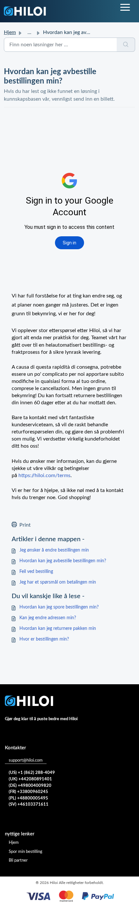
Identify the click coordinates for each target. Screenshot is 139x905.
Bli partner (18, 860)
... (29, 32)
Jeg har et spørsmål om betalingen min (57, 582)
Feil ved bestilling (36, 571)
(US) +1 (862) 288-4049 (32, 773)
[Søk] (126, 45)
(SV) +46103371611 (28, 804)
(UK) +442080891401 (30, 779)
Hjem (10, 32)
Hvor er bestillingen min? (44, 639)
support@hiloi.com (26, 760)
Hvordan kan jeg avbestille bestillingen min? (62, 561)
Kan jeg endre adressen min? (47, 618)
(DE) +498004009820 (30, 786)
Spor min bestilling (25, 852)
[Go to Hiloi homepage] (25, 11)
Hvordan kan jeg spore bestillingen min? (59, 607)
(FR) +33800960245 (28, 792)
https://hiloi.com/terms (44, 475)
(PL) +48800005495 (28, 798)
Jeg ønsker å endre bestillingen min (54, 550)
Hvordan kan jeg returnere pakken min (57, 628)
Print (25, 525)
